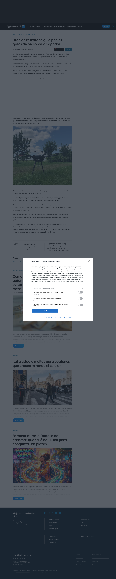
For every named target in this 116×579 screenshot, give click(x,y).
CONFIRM (45, 311)
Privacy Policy (68, 317)
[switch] (80, 292)
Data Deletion (48, 317)
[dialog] (58, 289)
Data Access (58, 317)
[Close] (89, 261)
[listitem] (58, 288)
